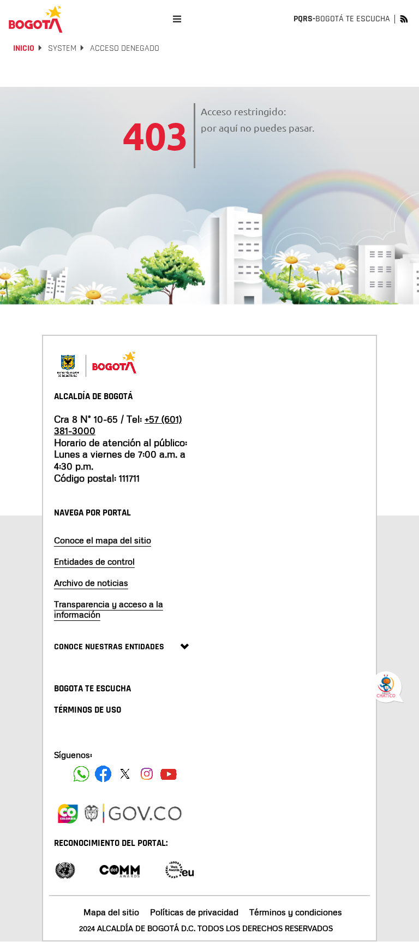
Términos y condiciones (295, 912)
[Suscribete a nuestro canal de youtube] (168, 774)
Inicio (23, 48)
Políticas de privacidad (194, 912)
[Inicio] (35, 19)
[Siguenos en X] (125, 774)
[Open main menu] (177, 19)
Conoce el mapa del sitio (102, 540)
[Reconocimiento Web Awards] (179, 869)
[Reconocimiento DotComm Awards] (119, 869)
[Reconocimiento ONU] (65, 869)
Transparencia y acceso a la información (108, 609)
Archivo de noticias (91, 582)
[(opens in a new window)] (67, 812)
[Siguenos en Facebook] (81, 774)
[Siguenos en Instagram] (147, 774)
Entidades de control (94, 561)
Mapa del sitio (111, 912)
